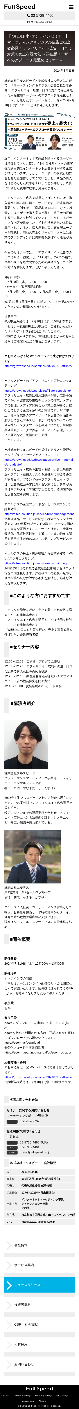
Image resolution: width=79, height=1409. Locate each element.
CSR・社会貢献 (26, 1324)
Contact (6, 1395)
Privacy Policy (23, 1395)
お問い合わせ (24, 1364)
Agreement (28, 1401)
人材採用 (20, 1344)
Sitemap (43, 1401)
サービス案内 (24, 1265)
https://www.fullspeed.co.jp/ (38, 1221)
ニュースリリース (27, 1285)
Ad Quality (62, 1395)
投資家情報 (22, 1304)
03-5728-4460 (42, 15)
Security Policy (43, 1395)
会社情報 (20, 1245)
